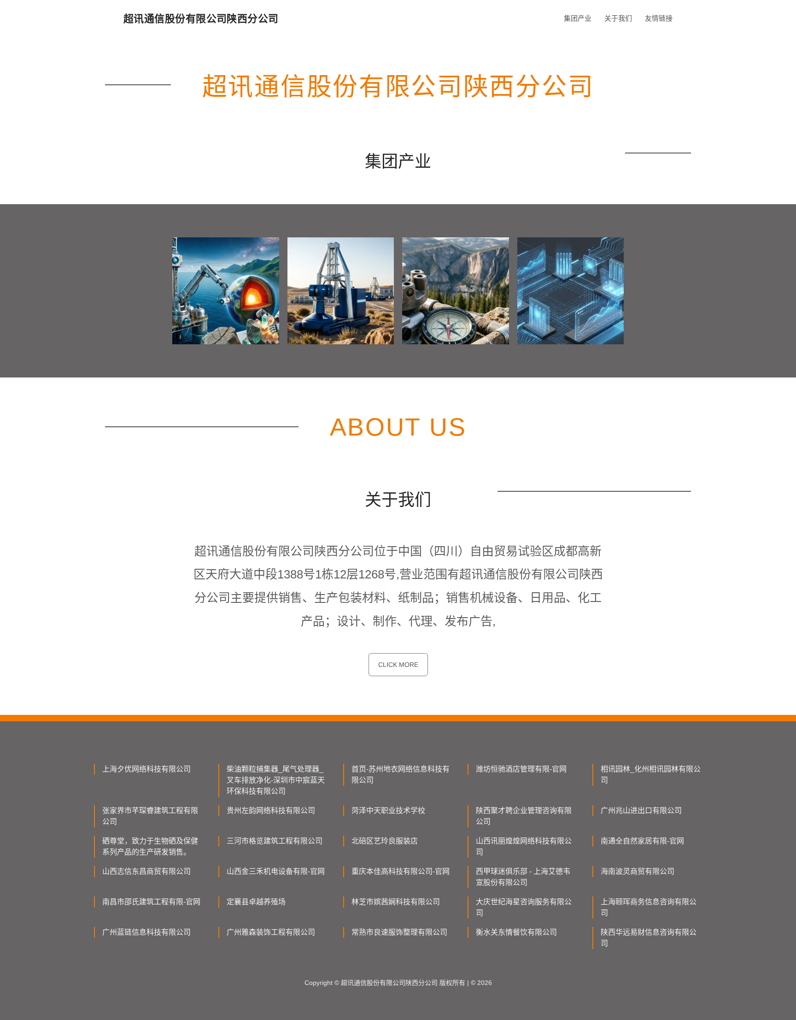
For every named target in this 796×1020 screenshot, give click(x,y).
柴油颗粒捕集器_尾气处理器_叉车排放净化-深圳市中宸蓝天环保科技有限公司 (276, 780)
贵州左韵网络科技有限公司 (271, 810)
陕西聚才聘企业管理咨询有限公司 (524, 816)
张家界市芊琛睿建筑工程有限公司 (150, 816)
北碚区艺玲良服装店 (384, 841)
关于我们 (618, 18)
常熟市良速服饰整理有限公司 (399, 932)
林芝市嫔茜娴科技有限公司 (395, 902)
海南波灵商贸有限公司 (637, 871)
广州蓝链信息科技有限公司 (146, 932)
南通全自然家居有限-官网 (642, 841)
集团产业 (577, 18)
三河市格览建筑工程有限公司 (274, 841)
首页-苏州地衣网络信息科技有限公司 (400, 774)
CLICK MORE (398, 664)
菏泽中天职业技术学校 (388, 810)
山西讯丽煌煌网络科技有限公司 (524, 846)
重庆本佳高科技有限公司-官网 (400, 871)
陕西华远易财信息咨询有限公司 (648, 937)
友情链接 (659, 18)
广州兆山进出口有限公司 (641, 810)
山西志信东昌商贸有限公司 (146, 871)
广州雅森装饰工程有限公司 (271, 932)
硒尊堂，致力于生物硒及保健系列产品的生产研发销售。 (150, 846)
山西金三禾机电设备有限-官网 (276, 871)
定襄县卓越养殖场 (256, 902)
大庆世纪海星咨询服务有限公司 (524, 907)
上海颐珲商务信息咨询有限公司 (648, 907)
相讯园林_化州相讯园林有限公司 (651, 774)
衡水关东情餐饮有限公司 (516, 932)
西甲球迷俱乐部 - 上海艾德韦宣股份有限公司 (523, 876)
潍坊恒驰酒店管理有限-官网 (521, 769)
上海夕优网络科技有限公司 (146, 769)
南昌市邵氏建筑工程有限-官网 (151, 902)
